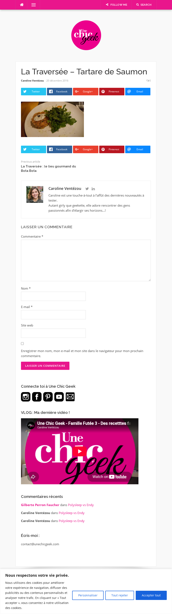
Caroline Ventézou (32, 80)
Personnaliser (88, 595)
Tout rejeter (119, 595)
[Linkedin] (93, 189)
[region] (86, 591)
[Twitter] (87, 189)
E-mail (27, 307)
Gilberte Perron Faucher (40, 505)
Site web (27, 325)
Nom (26, 288)
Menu (32, 5)
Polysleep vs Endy (81, 505)
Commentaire (32, 236)
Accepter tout (151, 595)
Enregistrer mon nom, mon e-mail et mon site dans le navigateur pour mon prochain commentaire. (82, 353)
